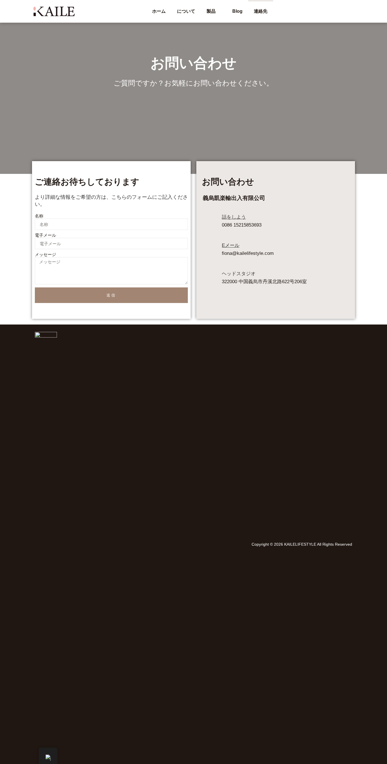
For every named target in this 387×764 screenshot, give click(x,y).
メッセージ (45, 254)
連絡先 (260, 11)
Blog (237, 11)
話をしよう (234, 217)
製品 (211, 11)
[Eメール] (208, 251)
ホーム (159, 11)
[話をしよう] (208, 223)
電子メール (45, 235)
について (186, 11)
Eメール (230, 245)
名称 (39, 216)
